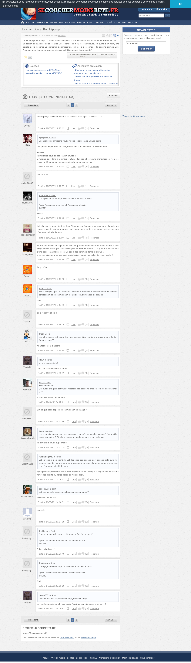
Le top (30, 22)
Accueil (46, 658)
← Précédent (31, 105)
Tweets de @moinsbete (134, 116)
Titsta (27, 145)
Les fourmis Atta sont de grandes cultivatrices (96, 83)
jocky (27, 341)
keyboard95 (27, 203)
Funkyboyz (27, 538)
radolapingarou (28, 235)
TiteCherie (43, 195)
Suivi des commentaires (79, 22)
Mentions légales (130, 658)
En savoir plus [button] (10, 5)
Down (82, 128)
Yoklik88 (27, 367)
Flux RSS (92, 658)
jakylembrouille (28, 438)
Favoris (99, 22)
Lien (73, 128)
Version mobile (58, 658)
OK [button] (180, 4)
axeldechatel (27, 496)
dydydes (43, 431)
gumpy (27, 125)
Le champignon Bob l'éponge (41, 29)
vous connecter (67, 637)
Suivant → (111, 105)
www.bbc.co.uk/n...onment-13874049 (44, 73)
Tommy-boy (27, 254)
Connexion (162, 9)
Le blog (70, 658)
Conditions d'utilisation (109, 658)
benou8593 (27, 418)
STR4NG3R (27, 464)
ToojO (41, 288)
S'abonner (113, 95)
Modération (113, 22)
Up (79, 128)
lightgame (43, 137)
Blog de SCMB (130, 22)
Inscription (146, 9)
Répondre (94, 128)
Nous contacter (147, 658)
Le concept (81, 658)
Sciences (62, 36)
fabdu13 (27, 389)
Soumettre (56, 22)
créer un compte (88, 637)
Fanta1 (27, 276)
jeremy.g (27, 519)
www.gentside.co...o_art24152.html (43, 70)
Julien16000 (27, 183)
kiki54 (27, 321)
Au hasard (42, 22)
